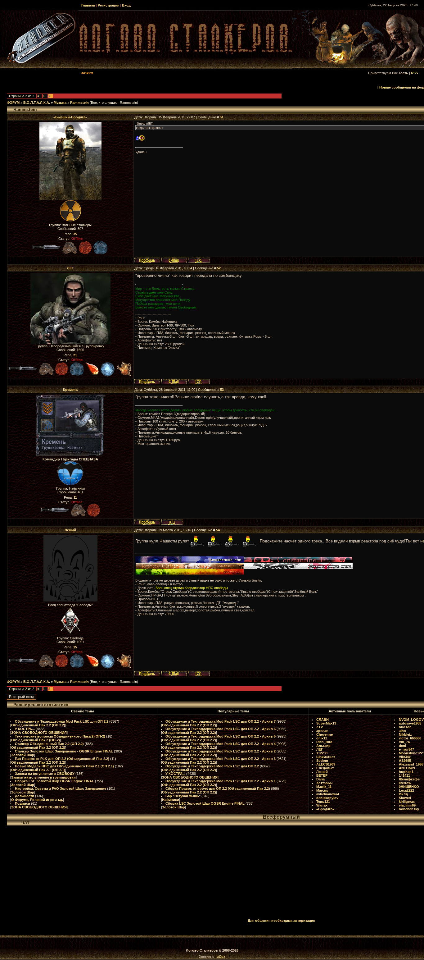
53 (222, 389)
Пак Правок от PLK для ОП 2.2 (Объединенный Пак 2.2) (62, 759)
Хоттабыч (324, 783)
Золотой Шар (22, 755)
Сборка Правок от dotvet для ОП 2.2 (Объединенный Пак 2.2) (217, 788)
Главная (88, 5)
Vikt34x (405, 757)
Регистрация (108, 5)
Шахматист (325, 757)
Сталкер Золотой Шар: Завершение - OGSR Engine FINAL (64, 751)
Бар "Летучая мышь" (183, 796)
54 (218, 530)
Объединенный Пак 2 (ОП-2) (35, 740)
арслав (322, 731)
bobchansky (409, 809)
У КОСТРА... (25, 729)
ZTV (319, 727)
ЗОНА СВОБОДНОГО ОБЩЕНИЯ (39, 732)
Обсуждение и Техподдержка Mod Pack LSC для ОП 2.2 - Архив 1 (220, 781)
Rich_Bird (324, 742)
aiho (402, 731)
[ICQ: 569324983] (199, 381)
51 (221, 117)
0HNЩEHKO (409, 787)
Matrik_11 (324, 787)
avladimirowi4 (327, 794)
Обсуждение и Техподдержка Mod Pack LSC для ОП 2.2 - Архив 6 (220, 729)
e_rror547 (406, 749)
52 (219, 268)
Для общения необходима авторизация (281, 920)
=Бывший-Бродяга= (70, 117)
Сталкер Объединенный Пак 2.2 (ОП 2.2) (49, 744)
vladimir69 (407, 805)
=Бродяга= (325, 809)
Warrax (321, 805)
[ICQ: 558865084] (172, 522)
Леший (70, 530)
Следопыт (325, 768)
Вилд (403, 794)
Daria (320, 779)
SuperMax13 (326, 723)
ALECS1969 (325, 764)
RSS (414, 73)
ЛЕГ (70, 268)
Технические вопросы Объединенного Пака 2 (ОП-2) (60, 736)
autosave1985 (410, 723)
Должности (24, 796)
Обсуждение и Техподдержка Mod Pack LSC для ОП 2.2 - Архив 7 (220, 721)
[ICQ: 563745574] (199, 260)
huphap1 (406, 772)
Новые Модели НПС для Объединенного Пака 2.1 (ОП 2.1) (64, 766)
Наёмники (170, 800)
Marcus (322, 790)
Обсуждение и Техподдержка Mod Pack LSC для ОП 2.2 (61, 721)
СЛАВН (322, 719)
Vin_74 (404, 742)
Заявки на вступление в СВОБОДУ (44, 773)
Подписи (22, 803)
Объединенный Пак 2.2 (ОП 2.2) (38, 725)
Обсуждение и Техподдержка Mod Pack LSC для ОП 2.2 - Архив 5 (220, 736)
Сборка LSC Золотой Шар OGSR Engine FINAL (54, 781)
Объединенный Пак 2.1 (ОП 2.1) (38, 770)
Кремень (70, 389)
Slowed (405, 798)
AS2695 (405, 760)
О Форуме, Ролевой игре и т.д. (37, 800)
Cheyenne (324, 734)
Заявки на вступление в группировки (43, 777)
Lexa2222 (406, 790)
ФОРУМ (13, 102)
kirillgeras (407, 801)
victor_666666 (410, 738)
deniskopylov (327, 798)
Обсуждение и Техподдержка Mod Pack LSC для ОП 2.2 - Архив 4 (220, 744)
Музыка (60, 102)
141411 (404, 775)
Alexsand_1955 (411, 764)
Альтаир (323, 745)
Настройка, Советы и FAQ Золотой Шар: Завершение (60, 788)
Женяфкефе (409, 779)
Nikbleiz (405, 734)
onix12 (321, 738)
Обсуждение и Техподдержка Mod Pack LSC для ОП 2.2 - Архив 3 (220, 759)
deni (402, 745)
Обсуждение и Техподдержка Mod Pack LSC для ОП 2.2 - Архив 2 (220, 751)
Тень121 (323, 801)
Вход (126, 5)
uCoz (221, 956)
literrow (405, 783)
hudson (405, 727)
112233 (321, 753)
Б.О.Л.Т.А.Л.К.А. (36, 102)
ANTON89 (407, 768)
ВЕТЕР (321, 775)
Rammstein (79, 102)
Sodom (322, 760)
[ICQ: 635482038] (199, 673)
